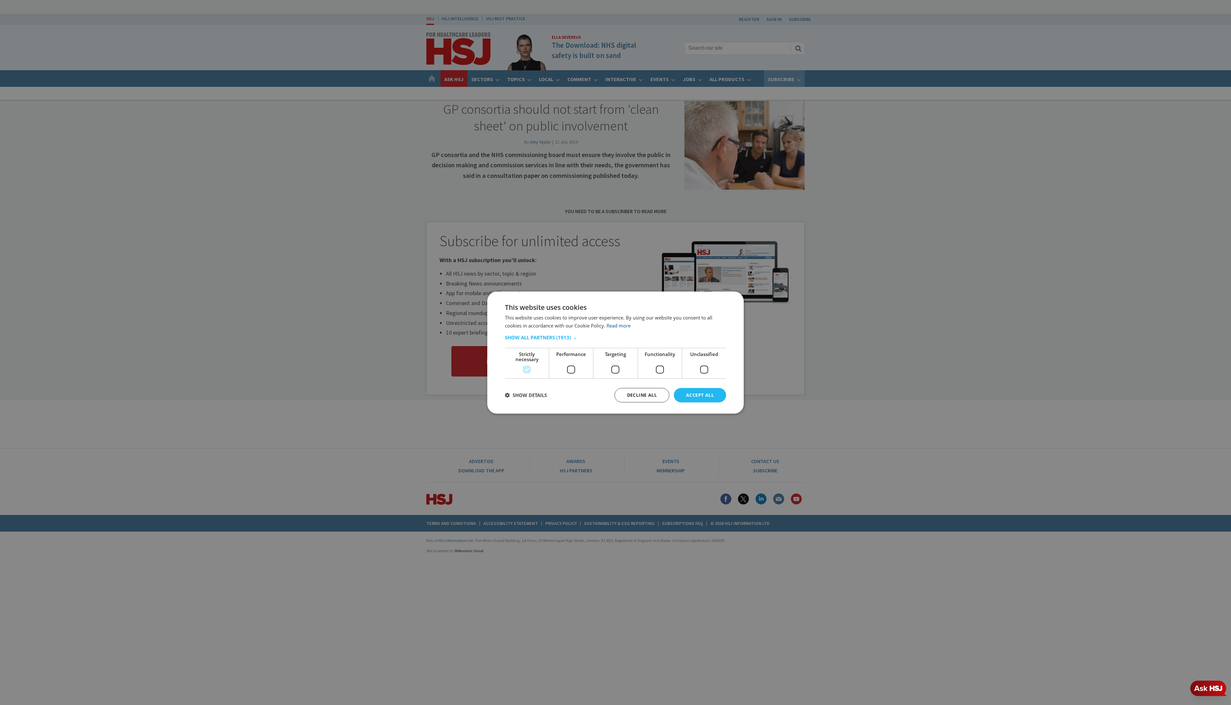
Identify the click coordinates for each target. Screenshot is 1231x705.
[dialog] (615, 353)
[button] (615, 337)
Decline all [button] (642, 395)
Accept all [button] (700, 395)
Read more (619, 325)
